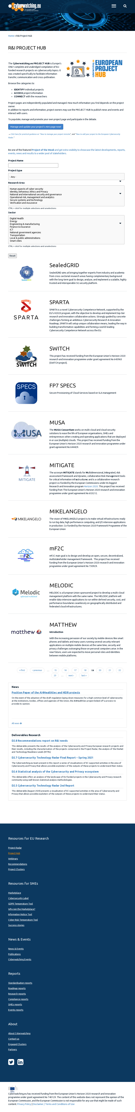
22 (120, 670)
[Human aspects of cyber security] (64, 189)
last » (83, 675)
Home (11, 36)
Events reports (15, 1010)
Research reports (17, 993)
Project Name (15, 160)
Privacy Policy (24, 1104)
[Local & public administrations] (64, 238)
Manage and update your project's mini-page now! (35, 126)
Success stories (16, 925)
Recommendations (17, 864)
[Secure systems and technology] (64, 200)
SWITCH (59, 348)
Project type (15, 170)
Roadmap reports (17, 988)
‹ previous (37, 670)
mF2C (56, 548)
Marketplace (14, 893)
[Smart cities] (64, 240)
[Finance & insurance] (64, 227)
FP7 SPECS (62, 385)
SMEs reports (15, 1004)
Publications (14, 954)
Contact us (13, 1039)
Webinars (13, 858)
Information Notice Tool (20, 914)
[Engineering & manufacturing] (64, 224)
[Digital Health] (64, 218)
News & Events (16, 948)
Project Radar (15, 848)
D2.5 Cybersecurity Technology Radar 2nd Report (43, 785)
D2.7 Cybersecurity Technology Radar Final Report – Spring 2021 (52, 757)
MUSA (57, 422)
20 (100, 670)
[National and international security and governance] (64, 194)
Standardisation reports (20, 983)
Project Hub (14, 853)
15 (55, 670)
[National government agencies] (64, 232)
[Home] (26, 6)
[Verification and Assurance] (64, 203)
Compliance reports (18, 999)
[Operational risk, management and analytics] (64, 197)
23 (55, 675)
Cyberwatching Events (19, 959)
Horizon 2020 (91, 486)
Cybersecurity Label (18, 898)
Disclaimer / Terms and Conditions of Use (54, 1104)
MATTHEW (63, 624)
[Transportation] (64, 235)
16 (65, 670)
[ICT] (64, 229)
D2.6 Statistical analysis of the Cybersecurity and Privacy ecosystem (55, 771)
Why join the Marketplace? (21, 909)
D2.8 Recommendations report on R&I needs (40, 740)
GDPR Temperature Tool (20, 903)
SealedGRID (64, 265)
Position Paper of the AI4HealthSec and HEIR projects (46, 692)
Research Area (16, 182)
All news (16, 723)
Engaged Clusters (17, 1044)
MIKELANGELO (68, 511)
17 (75, 670)
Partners (12, 1049)
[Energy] (64, 221)
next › (71, 675)
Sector (12, 212)
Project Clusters (16, 869)
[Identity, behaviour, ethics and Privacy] (64, 191)
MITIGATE (61, 465)
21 (110, 670)
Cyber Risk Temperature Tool (23, 920)
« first (22, 670)
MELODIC (61, 585)
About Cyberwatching (19, 1033)
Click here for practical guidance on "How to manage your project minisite (40, 134)
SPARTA (59, 302)
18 (85, 670)
